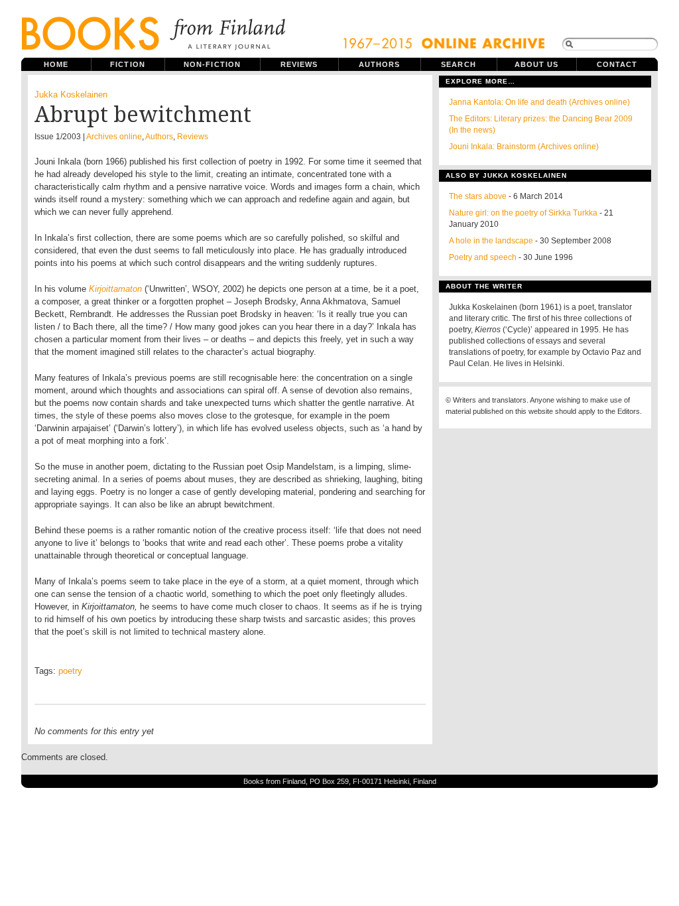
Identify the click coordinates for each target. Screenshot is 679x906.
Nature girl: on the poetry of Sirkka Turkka (523, 213)
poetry (70, 671)
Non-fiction (212, 64)
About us (537, 64)
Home (56, 64)
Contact (617, 64)
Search (458, 64)
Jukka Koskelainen (70, 94)
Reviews (299, 64)
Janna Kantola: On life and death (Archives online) (539, 102)
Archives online (114, 136)
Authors (380, 64)
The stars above (478, 196)
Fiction (127, 64)
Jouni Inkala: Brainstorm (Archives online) (524, 146)
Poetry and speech (483, 257)
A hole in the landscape (491, 240)
